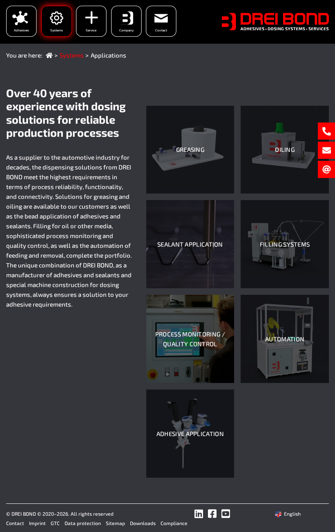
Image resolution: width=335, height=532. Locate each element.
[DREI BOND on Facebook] (212, 513)
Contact (15, 523)
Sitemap (115, 523)
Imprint (37, 523)
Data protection (83, 523)
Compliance (174, 523)
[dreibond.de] (49, 55)
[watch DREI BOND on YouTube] (225, 513)
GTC (55, 523)
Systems (72, 55)
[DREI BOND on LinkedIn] (198, 513)
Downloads (143, 523)
